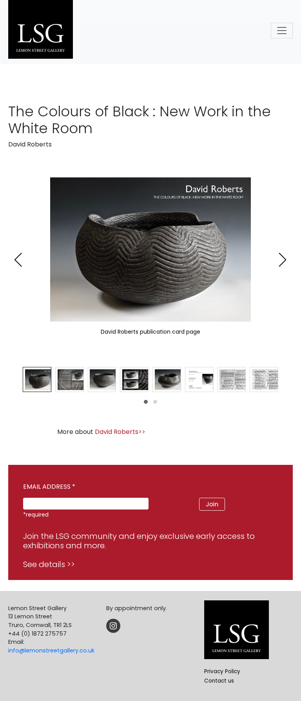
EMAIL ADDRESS (49, 486)
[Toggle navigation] (282, 30)
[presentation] (18, 260)
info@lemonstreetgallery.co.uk (51, 650)
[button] (145, 402)
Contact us (219, 681)
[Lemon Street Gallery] (40, 30)
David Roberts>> (120, 431)
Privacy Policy (222, 671)
